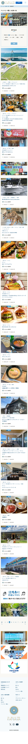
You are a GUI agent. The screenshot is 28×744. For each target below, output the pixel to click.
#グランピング (17, 83)
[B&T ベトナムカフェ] (14, 250)
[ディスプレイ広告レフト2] (14, 595)
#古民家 (3, 417)
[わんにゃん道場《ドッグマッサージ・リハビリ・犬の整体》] (14, 405)
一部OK (6, 37)
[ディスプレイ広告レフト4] (14, 652)
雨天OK (6, 35)
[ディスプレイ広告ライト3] (14, 168)
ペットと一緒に (13, 35)
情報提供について (5, 685)
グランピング (14, 82)
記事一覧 (7, 6)
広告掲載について (5, 687)
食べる (4, 113)
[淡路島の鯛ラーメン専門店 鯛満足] (14, 374)
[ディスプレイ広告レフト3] (14, 637)
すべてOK (21, 35)
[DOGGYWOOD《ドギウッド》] (14, 71)
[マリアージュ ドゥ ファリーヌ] (14, 471)
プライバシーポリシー (21, 698)
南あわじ (6, 39)
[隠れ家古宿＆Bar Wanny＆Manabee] (14, 187)
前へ (1, 623)
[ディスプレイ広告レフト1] (14, 19)
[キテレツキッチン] (14, 344)
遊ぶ (8, 197)
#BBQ (24, 83)
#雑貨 (7, 117)
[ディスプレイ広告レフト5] (14, 667)
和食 (13, 148)
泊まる (4, 82)
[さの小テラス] (14, 566)
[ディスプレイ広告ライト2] (14, 54)
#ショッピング (20, 115)
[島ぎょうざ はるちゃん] (14, 138)
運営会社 (3, 689)
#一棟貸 (11, 83)
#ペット (3, 83)
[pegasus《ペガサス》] (14, 534)
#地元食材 (8, 83)
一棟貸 (9, 82)
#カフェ (3, 117)
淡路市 (19, 2)
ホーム (2, 6)
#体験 (3, 230)
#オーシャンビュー (16, 450)
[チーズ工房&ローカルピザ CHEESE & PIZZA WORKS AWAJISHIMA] (14, 103)
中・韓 (9, 148)
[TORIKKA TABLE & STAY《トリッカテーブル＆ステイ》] (14, 438)
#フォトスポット (13, 115)
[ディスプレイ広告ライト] (14, 609)
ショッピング (6, 229)
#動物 (21, 83)
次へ (25, 623)
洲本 (22, 37)
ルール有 (12, 37)
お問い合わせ (19, 700)
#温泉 (22, 483)
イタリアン (14, 113)
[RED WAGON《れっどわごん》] (14, 314)
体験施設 (12, 197)
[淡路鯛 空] (14, 504)
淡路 (17, 37)
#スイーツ (19, 546)
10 (22, 622)
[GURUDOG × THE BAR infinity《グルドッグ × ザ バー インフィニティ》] (14, 281)
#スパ (11, 483)
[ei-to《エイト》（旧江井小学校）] (14, 216)
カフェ (9, 113)
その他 (4, 227)
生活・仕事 (21, 227)
